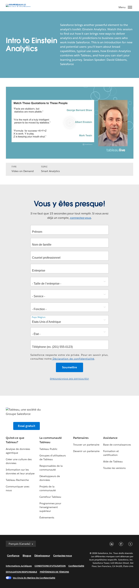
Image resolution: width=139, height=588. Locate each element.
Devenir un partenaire (86, 451)
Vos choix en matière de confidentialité (34, 577)
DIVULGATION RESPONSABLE (21, 571)
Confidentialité (76, 565)
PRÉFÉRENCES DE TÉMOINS (54, 571)
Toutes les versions (114, 468)
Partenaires (81, 438)
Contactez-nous (62, 555)
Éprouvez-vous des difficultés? (69, 379)
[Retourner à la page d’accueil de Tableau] (18, 7)
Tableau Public (48, 449)
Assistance (110, 438)
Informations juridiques (19, 565)
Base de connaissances (117, 444)
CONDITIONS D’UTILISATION (50, 565)
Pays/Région (39, 317)
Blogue (27, 555)
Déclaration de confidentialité (73, 358)
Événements (46, 517)
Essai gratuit (26, 426)
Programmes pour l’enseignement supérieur (50, 507)
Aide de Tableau (113, 461)
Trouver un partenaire (86, 444)
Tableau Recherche (17, 480)
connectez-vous (80, 218)
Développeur (42, 555)
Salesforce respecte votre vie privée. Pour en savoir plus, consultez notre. (69, 356)
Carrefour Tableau (50, 496)
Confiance (13, 555)
